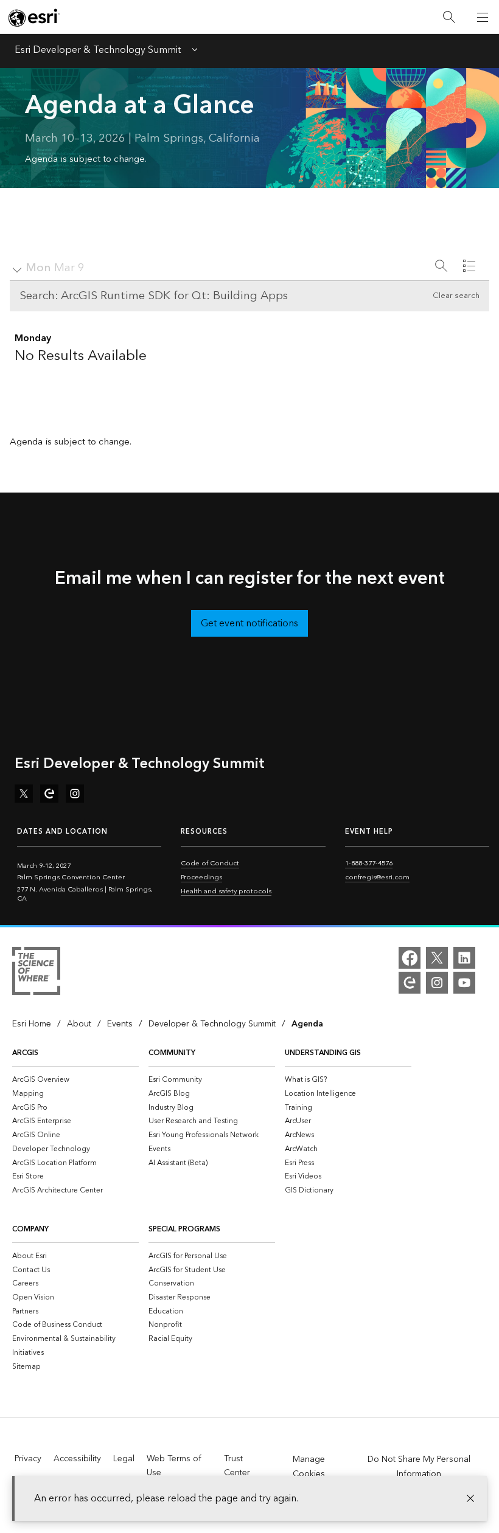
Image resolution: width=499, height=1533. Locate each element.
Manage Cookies (309, 1466)
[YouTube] (464, 983)
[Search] (449, 17)
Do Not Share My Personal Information (419, 1466)
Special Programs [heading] (184, 1229)
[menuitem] (75, 1080)
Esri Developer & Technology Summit (98, 51)
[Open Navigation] (482, 17)
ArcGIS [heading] (25, 1053)
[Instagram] (437, 983)
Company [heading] (30, 1229)
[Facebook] (409, 958)
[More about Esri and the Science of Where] (36, 973)
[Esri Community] (409, 983)
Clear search (456, 296)
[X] (437, 958)
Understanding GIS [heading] (323, 1053)
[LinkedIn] (464, 958)
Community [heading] (171, 1053)
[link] (55, 268)
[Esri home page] (34, 17)
